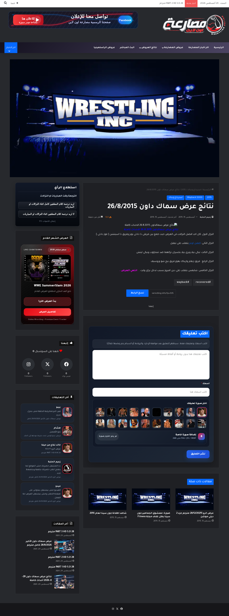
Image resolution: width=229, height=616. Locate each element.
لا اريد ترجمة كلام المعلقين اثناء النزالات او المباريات (48, 214)
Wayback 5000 (194, 197)
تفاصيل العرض (47, 312)
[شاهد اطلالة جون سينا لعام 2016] (107, 499)
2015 (183, 190)
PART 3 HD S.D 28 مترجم (61, 532)
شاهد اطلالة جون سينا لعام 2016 (108, 513)
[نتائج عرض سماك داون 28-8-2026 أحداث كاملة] (64, 581)
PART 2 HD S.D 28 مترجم (61, 557)
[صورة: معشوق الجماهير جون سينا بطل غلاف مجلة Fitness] (151, 499)
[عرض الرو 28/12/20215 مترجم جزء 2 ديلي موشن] (195, 499)
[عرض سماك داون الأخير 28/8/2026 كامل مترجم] (64, 546)
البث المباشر (127, 47)
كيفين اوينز (195, 243)
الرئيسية (219, 47)
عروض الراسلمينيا (104, 47)
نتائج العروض (149, 47)
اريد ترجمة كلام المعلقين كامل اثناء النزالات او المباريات (51, 205)
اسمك (205, 384)
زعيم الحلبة (205, 217)
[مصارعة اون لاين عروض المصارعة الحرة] (194, 25)
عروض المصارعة (173, 47)
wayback (182, 282)
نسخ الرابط (137, 293)
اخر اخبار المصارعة (198, 47)
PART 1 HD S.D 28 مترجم (171, 3)
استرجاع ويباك (194, 190)
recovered (202, 282)
